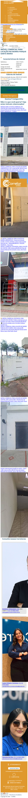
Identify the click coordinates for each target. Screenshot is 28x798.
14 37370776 (18, 780)
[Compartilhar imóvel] (1, 57)
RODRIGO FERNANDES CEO (10, 609)
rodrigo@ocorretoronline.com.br (11, 612)
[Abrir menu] (0, 24)
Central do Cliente (14, 768)
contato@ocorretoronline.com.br (14, 771)
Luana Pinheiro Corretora (10, 683)
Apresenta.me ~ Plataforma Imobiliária (11, 795)
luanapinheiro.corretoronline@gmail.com (13, 686)
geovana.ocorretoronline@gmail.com (12, 759)
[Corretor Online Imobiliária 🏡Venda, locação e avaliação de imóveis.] (14, 774)
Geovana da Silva (7, 757)
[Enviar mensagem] (6, 43)
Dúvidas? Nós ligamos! (10, 96)
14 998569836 (11, 780)
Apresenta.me (4, 793)
